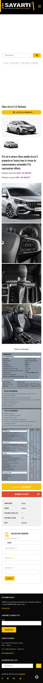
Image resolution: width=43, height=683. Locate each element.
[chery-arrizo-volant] (21, 243)
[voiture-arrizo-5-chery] (21, 203)
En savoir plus (6, 608)
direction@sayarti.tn (8, 653)
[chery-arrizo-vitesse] (21, 284)
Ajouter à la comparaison (24, 112)
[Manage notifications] (37, 677)
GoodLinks (22, 674)
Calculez (9, 578)
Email (3, 620)
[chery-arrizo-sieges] (21, 324)
